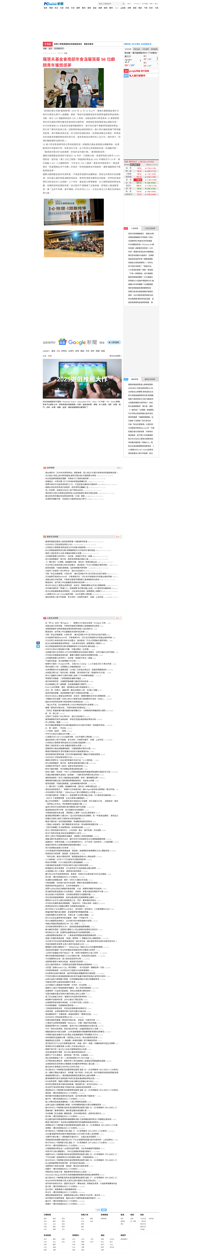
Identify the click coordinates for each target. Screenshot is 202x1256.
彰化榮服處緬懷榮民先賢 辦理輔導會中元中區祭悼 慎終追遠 (151, 395)
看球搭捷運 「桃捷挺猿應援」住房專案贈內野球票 (147, 417)
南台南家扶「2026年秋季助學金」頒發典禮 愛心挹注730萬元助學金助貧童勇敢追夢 (80, 473)
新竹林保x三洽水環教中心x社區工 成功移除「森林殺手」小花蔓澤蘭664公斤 (77, 909)
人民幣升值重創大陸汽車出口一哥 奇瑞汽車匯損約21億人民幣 (71, 953)
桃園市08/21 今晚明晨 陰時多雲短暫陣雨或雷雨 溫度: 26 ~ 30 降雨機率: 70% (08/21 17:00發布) (84, 1154)
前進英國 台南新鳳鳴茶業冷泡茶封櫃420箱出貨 (65, 1011)
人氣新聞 (131, 228)
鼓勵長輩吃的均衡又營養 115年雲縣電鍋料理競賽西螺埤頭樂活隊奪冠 (74, 1032)
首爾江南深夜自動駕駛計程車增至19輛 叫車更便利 (147, 292)
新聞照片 (75, 1235)
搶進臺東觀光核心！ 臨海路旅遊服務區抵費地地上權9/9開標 (70, 1076)
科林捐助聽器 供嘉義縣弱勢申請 (59, 1005)
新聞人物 (84, 1215)
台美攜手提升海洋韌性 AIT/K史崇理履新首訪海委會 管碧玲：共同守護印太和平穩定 (80, 652)
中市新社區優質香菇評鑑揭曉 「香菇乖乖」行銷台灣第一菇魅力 (72, 903)
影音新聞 (47, 1235)
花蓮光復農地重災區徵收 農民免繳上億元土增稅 (65, 994)
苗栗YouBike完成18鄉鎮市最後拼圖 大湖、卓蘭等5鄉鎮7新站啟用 (73, 889)
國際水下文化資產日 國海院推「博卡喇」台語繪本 (66, 1055)
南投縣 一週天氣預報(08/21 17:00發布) (61, 1093)
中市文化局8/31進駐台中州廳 (57, 734)
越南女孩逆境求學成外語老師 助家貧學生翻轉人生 (66, 487)
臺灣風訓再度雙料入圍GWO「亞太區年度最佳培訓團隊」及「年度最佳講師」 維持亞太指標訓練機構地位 (89, 816)
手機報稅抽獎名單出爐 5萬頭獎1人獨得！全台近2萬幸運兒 (70, 813)
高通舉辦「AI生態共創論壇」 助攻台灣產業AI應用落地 (67, 991)
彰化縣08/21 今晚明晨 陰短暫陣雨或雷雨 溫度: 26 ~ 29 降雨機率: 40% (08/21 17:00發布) (81, 1070)
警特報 (151, 1218)
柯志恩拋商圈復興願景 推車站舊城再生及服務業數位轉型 (69, 897)
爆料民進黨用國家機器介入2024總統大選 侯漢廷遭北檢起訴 (70, 956)
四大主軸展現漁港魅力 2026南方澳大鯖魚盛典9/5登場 (68, 921)
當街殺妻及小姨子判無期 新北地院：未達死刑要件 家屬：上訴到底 (155, 453)
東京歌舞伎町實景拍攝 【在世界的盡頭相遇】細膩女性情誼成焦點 (72, 754)
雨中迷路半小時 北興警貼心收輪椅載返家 (63, 667)
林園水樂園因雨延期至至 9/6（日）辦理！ (62, 924)
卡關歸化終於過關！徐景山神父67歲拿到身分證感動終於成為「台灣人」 (75, 699)
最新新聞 (131, 379)
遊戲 (98, 351)
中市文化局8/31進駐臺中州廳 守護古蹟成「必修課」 (67, 649)
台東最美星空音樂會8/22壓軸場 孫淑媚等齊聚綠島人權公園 (69, 1064)
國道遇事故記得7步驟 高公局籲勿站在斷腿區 (64, 810)
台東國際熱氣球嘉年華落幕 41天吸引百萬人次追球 (67, 1003)
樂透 (131, 1218)
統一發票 (133, 1221)
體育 (111, 8)
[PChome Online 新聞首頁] (72, 3)
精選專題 (103, 1218)
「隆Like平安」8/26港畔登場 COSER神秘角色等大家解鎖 (69, 705)
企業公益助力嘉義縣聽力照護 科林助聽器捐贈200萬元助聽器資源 (73, 1105)
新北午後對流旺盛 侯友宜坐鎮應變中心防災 (63, 833)
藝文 (111, 1242)
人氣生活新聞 (150, 228)
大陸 (156, 8)
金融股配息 (146, 44)
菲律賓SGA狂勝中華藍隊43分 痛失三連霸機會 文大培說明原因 (152, 281)
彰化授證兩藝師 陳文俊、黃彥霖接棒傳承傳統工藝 (148, 406)
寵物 (63, 1218)
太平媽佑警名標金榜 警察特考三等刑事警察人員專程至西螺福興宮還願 (75, 1061)
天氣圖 (142, 1229)
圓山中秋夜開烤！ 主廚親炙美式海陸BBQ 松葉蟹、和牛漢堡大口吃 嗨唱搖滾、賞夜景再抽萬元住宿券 (89, 801)
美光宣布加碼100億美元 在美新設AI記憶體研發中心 (149, 255)
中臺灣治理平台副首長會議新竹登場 (60, 982)
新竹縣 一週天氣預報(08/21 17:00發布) (61, 1116)
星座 (94, 8)
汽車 (145, 8)
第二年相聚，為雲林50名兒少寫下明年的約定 (64, 490)
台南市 (71, 351)
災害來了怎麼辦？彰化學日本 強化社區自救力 (146, 421)
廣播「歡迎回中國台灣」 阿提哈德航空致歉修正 (65, 708)
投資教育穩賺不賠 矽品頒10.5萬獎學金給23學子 (66, 499)
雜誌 (140, 8)
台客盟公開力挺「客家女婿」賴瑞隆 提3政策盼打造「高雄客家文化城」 (75, 673)
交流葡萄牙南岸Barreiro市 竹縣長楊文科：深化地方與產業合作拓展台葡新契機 (78, 577)
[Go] (124, 4)
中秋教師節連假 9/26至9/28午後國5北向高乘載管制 (67, 970)
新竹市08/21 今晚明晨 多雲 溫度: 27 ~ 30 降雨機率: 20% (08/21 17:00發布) (76, 1143)
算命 (122, 1218)
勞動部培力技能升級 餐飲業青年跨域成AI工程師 (65, 1172)
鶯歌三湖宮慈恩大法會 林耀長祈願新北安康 (145, 399)
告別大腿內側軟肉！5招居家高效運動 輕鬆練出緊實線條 (68, 965)
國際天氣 (143, 1227)
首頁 (45, 8)
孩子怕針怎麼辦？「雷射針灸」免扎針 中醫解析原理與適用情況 (153, 266)
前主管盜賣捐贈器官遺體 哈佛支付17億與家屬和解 (67, 479)
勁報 (65, 53)
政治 (56, 8)
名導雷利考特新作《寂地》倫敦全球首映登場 (64, 766)
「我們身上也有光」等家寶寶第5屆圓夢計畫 (63, 804)
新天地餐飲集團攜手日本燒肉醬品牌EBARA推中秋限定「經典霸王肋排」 (75, 725)
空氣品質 (136, 49)
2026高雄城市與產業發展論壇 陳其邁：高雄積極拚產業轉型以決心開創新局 (77, 851)
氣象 (142, 1215)
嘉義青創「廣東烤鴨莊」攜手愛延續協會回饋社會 (66, 1111)
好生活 (112, 1239)
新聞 (44, 48)
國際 (78, 8)
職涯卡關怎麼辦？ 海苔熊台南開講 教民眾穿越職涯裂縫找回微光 (72, 1122)
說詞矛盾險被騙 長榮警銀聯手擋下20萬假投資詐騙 (67, 693)
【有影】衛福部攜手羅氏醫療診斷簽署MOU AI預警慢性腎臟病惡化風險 (75, 711)
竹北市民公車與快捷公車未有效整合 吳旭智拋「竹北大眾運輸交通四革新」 (77, 565)
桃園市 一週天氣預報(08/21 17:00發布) (61, 1169)
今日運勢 (136, 44)
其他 (63, 1242)
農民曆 (127, 44)
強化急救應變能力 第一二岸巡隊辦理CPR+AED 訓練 (67, 1058)
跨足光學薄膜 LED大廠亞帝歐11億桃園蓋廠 (64, 862)
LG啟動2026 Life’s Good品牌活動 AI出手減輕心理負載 (150, 450)
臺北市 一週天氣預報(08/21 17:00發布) (61, 1201)
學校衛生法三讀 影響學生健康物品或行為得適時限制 (67, 932)
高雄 (103, 351)
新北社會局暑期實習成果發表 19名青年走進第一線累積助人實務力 (154, 446)
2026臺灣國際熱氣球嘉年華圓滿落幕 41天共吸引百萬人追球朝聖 (72, 1134)
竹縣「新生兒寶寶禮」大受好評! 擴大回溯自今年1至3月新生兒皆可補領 (75, 574)
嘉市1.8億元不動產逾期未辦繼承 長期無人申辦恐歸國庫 (69, 836)
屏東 (77, 351)
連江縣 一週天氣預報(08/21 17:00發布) (61, 1186)
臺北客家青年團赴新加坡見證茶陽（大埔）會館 (65, 496)
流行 (63, 1229)
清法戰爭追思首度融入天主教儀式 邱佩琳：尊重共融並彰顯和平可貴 (74, 892)
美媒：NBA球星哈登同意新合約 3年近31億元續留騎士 (150, 295)
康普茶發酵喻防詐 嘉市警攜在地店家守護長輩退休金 (67, 751)
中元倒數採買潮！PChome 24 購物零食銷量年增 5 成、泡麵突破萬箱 (155, 244)
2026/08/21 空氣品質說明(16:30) (58, 1017)
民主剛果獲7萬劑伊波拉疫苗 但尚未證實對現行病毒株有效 (151, 299)
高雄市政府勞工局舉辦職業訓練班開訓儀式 (63, 845)
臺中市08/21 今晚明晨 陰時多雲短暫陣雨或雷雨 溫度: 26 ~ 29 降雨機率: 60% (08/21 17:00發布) (84, 1108)
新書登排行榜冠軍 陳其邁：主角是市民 (62, 854)
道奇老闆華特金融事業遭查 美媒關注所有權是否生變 (149, 302)
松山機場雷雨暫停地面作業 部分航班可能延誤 (65, 1163)
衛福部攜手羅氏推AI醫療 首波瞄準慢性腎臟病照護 (66, 912)
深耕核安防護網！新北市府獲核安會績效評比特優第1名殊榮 (70, 950)
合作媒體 (145, 4)
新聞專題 (104, 1215)
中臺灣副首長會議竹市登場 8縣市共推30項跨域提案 (66, 865)
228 (58, 351)
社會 (62, 8)
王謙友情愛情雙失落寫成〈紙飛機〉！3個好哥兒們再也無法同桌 (72, 775)
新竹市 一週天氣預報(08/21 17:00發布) (61, 1146)
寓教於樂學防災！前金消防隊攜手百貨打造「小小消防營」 (69, 760)
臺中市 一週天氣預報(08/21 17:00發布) (61, 1099)
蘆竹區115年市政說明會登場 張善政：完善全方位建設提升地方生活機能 (75, 874)
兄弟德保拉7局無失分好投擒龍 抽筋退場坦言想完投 (149, 241)
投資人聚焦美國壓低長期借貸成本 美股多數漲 (73, 44)
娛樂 (105, 8)
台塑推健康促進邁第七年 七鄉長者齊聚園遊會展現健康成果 (70, 935)
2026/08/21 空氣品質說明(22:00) (140, 388)
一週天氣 (143, 1221)
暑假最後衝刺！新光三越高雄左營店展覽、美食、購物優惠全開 (71, 778)
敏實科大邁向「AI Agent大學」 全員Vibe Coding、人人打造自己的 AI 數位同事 (78, 664)
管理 (102, 1247)
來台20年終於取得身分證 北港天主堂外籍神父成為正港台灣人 (71, 1181)
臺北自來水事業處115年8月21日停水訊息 (62, 1067)
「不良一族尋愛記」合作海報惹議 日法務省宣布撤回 (149, 273)
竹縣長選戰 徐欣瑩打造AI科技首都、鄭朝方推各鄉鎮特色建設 (71, 883)
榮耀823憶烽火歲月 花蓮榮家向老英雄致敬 (63, 819)
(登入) (156, 4)
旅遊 (134, 8)
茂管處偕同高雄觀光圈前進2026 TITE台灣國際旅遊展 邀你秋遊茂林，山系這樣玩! (79, 1140)
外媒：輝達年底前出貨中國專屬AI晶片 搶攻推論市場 (149, 252)
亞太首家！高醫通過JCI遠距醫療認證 (60, 1189)
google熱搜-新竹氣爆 (139, 70)
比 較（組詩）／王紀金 (55, 728)
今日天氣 (128, 49)
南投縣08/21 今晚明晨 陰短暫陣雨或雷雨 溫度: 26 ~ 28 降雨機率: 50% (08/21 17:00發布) (81, 1090)
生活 (116, 8)
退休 (92, 351)
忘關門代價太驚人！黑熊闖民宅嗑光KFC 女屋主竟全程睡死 (70, 1137)
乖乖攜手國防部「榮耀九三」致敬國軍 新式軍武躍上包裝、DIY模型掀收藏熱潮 (78, 588)
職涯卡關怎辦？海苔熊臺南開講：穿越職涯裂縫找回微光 (68, 822)
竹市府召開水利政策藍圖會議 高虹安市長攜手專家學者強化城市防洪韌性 (75, 976)
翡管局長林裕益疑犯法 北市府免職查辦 (62, 886)
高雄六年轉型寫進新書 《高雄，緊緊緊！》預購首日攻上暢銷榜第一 (73, 938)
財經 (67, 8)
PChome (137, 4)
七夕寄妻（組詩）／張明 (55, 731)
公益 (111, 1244)
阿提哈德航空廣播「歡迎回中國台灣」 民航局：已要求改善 (70, 1020)
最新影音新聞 (150, 379)
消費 (129, 8)
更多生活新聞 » (115, 356)
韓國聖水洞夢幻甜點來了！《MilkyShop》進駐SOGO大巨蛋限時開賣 (74, 947)
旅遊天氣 (143, 1224)
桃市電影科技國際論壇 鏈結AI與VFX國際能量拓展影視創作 (70, 1198)
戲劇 (82, 351)
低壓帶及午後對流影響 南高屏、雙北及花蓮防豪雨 (66, 1166)
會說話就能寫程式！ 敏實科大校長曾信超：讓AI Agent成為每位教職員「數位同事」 (80, 789)
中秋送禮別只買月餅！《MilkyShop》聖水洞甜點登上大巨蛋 (70, 792)
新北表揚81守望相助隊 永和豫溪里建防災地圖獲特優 (67, 894)
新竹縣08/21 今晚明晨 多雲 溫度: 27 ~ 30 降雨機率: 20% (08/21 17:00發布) (76, 1131)
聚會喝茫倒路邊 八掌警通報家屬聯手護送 (63, 678)
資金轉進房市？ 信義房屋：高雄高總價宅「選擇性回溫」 (69, 1014)
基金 (53, 351)
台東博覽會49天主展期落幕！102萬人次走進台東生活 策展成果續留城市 (76, 670)
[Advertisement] (83, 432)
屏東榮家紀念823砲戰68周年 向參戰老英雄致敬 (65, 906)
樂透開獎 (154, 49)
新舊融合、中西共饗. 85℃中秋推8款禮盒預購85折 (66, 481)
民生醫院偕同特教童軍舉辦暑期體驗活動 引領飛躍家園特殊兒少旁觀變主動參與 (78, 1119)
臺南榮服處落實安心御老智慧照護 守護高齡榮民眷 (148, 385)
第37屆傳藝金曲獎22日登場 (57, 848)
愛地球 (112, 1247)
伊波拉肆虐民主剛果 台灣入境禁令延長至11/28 (64, 944)
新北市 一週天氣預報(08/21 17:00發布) (61, 1192)
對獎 (132, 1215)
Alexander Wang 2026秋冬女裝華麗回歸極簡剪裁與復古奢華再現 (72, 1175)
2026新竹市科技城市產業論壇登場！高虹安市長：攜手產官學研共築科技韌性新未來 (80, 941)
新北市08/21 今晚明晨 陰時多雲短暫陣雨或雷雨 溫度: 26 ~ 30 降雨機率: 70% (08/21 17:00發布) (84, 1160)
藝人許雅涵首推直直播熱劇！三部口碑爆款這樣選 (66, 1102)
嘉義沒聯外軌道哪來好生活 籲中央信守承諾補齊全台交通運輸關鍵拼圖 (75, 839)
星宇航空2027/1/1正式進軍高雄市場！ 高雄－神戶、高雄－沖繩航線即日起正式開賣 (80, 1043)
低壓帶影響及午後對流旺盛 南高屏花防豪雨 (64, 962)
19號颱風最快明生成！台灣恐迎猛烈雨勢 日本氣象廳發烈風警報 (72, 1148)
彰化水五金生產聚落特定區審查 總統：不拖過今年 (66, 918)
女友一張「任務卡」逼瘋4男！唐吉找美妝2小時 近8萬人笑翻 (71, 690)
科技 (73, 8)
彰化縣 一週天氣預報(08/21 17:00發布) (61, 877)
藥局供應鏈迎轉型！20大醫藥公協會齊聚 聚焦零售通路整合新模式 (154, 277)
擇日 (122, 1224)
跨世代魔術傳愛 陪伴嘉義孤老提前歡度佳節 (64, 769)
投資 (102, 1244)
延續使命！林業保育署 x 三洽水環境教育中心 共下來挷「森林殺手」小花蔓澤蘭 (79, 842)
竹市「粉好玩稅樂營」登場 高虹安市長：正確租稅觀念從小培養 (71, 1029)
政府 (151, 8)
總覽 (102, 1239)
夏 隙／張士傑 (51, 713)
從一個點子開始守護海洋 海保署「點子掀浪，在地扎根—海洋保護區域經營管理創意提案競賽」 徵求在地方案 (91, 1073)
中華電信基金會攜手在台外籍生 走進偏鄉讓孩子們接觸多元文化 (71, 1035)
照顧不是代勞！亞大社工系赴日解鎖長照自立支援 (66, 1049)
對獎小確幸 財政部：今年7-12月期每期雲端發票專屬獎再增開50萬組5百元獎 (77, 772)
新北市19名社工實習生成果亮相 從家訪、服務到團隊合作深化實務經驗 (75, 585)
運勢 (89, 8)
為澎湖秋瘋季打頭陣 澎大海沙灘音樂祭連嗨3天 (65, 1052)
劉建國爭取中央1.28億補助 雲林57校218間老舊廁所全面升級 (71, 1026)
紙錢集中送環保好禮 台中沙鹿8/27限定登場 (64, 1000)
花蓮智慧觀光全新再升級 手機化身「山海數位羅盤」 (67, 915)
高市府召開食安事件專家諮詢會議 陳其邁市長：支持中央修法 (71, 1084)
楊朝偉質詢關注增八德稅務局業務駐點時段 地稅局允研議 (69, 781)
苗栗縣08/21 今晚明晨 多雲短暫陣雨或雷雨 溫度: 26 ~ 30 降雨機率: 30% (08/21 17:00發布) (82, 1125)
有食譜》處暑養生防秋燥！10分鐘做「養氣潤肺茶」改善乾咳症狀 (153, 248)
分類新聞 (47, 1215)
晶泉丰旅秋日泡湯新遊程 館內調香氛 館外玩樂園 (65, 807)
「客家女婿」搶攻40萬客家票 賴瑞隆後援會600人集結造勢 (70, 857)
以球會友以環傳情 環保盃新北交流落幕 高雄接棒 (147, 392)
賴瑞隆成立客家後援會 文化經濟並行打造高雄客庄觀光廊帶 (70, 868)
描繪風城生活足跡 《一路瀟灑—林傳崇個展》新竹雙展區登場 (71, 1040)
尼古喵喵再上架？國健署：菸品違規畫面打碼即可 (66, 684)
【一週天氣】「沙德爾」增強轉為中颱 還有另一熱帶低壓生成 (152, 410)
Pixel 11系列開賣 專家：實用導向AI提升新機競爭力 (67, 687)
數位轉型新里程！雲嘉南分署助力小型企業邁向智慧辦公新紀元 (71, 930)
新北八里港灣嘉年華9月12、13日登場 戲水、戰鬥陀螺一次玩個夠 (73, 830)
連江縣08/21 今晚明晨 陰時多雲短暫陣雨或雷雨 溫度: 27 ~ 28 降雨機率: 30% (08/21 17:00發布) (84, 1178)
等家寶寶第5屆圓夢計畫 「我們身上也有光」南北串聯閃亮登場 (71, 1038)
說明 (151, 4)
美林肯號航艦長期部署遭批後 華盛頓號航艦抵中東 (148, 288)
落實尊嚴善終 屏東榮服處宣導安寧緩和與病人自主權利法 (69, 629)
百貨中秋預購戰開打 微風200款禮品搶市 (144, 234)
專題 (51, 8)
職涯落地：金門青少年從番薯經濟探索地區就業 (146, 435)
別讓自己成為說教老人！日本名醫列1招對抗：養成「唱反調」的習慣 (155, 263)
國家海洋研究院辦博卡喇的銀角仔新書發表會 (64, 702)
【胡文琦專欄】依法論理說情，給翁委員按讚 (64, 827)
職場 (83, 8)
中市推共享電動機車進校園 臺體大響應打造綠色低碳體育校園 (71, 655)
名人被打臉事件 (137, 75)
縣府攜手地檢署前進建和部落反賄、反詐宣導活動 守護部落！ (70, 1096)
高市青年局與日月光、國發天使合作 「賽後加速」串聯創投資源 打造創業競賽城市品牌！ (83, 1184)
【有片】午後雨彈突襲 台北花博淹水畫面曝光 (65, 798)
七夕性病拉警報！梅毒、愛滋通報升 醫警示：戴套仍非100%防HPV (155, 270)
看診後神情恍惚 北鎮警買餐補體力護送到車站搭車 (66, 681)
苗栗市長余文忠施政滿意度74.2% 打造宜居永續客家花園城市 (71, 484)
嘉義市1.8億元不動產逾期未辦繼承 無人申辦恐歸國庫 (68, 988)
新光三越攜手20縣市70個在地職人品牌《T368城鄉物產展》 (70, 676)
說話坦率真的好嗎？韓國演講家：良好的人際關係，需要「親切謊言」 (155, 259)
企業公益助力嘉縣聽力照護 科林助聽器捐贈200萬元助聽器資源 (72, 979)
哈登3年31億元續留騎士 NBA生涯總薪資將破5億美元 (68, 1151)
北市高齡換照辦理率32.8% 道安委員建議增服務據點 (67, 927)
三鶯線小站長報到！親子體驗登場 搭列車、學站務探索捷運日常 (71, 824)
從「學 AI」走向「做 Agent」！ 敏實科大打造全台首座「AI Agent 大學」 (76, 623)
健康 (100, 8)
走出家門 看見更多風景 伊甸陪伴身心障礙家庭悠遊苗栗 (68, 1087)
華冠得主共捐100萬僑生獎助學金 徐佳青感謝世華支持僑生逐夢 (71, 493)
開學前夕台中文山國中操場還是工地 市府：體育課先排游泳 (70, 900)
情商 (63, 1221)
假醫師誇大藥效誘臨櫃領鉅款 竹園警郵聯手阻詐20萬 (67, 749)
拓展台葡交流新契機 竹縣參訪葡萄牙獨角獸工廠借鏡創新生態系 (153, 432)
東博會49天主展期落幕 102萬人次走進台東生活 (65, 1046)
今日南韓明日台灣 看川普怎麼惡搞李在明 (63, 959)
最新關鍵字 (124, 1239)
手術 (87, 351)
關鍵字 (123, 1235)
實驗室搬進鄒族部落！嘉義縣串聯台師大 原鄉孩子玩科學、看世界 (72, 1195)
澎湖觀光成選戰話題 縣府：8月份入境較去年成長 (66, 880)
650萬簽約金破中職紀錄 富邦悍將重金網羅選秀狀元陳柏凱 (70, 973)
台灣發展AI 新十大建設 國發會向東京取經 (63, 871)
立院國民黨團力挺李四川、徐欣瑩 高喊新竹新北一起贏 (150, 403)
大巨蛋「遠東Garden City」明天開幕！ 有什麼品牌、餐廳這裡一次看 (74, 967)
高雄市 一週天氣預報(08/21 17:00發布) (61, 1204)
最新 (45, 1218)
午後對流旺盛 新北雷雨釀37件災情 (60, 661)
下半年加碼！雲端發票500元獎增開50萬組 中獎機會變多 (69, 1157)
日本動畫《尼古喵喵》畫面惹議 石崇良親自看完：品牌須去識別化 (73, 1113)
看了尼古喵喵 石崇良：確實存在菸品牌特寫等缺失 (66, 997)
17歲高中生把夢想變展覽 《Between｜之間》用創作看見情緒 (70, 1023)
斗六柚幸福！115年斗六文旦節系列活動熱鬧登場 (65, 859)
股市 (129, 4)
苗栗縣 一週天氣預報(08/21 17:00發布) (61, 1128)
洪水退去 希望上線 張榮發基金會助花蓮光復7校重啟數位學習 (70, 476)
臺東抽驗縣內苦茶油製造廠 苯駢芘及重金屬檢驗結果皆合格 (70, 719)
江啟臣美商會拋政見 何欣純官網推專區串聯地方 (66, 1008)
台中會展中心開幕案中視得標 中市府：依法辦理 (66, 985)
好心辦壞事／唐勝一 (53, 722)
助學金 (64, 351)
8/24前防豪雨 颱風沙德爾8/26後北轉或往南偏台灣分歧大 (69, 1081)
